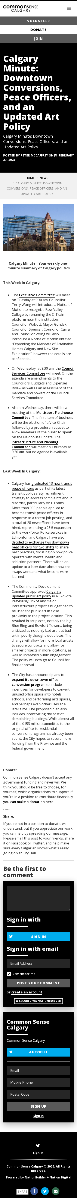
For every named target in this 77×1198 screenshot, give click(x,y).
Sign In (38, 936)
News (44, 178)
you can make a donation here (28, 801)
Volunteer (38, 20)
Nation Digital (60, 1177)
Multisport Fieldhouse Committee (42, 415)
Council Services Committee (43, 371)
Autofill (38, 1052)
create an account (26, 992)
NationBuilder (35, 1177)
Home (30, 178)
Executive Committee (37, 295)
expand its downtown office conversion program (35, 682)
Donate (38, 29)
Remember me (24, 974)
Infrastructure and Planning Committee (35, 444)
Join (38, 38)
